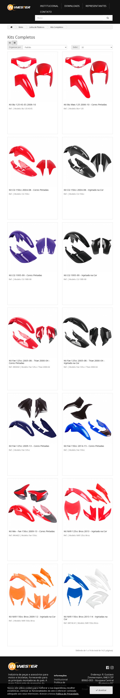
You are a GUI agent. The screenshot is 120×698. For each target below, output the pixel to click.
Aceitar (102, 690)
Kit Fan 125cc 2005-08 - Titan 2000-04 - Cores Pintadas (29, 361)
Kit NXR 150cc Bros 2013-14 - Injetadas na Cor (85, 618)
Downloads (72, 6)
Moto (21, 27)
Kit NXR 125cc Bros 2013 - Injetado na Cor (85, 531)
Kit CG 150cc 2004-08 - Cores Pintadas (29, 189)
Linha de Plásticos (36, 27)
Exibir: (75, 47)
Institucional (49, 6)
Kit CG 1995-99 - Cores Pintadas (25, 275)
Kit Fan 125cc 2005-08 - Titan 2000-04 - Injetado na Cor (84, 361)
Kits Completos (56, 27)
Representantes (96, 6)
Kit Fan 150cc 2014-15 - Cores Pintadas (84, 445)
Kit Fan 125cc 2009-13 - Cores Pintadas (29, 445)
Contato (46, 11)
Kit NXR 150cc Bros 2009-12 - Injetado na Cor (32, 616)
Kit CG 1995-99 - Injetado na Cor (80, 275)
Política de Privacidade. (67, 693)
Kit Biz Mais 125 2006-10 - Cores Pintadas (85, 104)
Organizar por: (15, 47)
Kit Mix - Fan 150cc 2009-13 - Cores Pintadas (32, 531)
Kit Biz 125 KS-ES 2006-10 (22, 104)
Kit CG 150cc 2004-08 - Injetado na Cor (84, 189)
